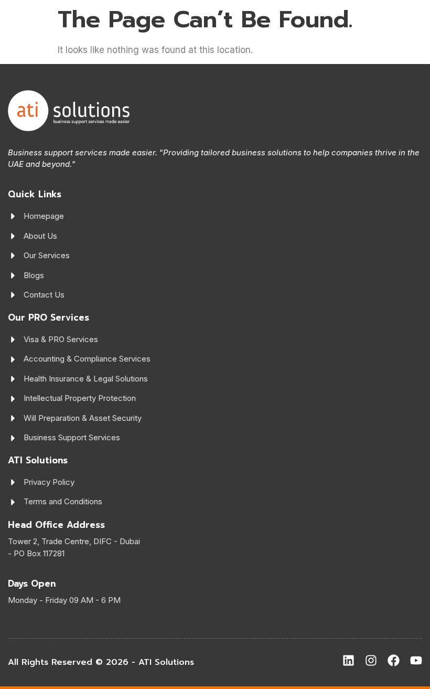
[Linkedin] (348, 660)
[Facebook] (394, 660)
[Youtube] (416, 660)
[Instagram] (371, 660)
